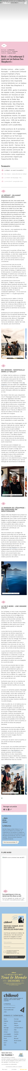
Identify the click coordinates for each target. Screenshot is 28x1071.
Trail (15, 1042)
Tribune (16, 1025)
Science (16, 1032)
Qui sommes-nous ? (9, 1007)
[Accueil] (6, 2)
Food (5, 1038)
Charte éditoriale (8, 1009)
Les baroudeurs (18, 1027)
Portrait (16, 1019)
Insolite (16, 1034)
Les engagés (7, 1034)
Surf (5, 1042)
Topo (5, 1025)
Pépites (6, 1021)
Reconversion (7, 1036)
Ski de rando (17, 1040)
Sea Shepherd (13, 547)
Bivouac (16, 1038)
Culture (6, 1030)
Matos (16, 1023)
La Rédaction (11, 49)
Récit (5, 1019)
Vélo (5, 1045)
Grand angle (17, 1021)
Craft (15, 1036)
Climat (5, 1032)
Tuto (5, 1023)
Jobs (5, 1012)
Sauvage (6, 1027)
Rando (5, 1040)
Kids (15, 1030)
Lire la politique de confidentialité (9, 1064)
